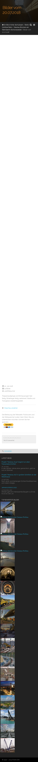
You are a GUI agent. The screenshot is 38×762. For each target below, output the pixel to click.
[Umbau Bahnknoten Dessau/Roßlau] (14, 517)
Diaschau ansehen (11, 408)
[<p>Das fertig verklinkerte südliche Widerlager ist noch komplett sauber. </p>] (1, 252)
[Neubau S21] (8, 745)
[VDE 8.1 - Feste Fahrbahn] (8, 659)
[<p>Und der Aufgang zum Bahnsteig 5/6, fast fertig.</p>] (1, 382)
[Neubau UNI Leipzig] (8, 688)
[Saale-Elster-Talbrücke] (8, 508)
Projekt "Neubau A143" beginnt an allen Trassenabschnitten (16, 463)
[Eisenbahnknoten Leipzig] (8, 731)
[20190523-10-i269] (8, 602)
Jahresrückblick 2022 (9, 487)
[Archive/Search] (30, 25)
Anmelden (8, 451)
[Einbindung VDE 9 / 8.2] (8, 645)
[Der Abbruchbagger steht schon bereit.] (8, 631)
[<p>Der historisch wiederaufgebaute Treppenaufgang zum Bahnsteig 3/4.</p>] (1, 348)
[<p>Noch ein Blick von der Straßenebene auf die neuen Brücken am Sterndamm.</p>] (1, 205)
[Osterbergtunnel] (8, 573)
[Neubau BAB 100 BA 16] (8, 716)
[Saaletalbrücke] (8, 525)
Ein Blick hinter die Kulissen (13, 25)
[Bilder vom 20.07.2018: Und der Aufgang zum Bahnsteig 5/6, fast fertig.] (10, 365)
